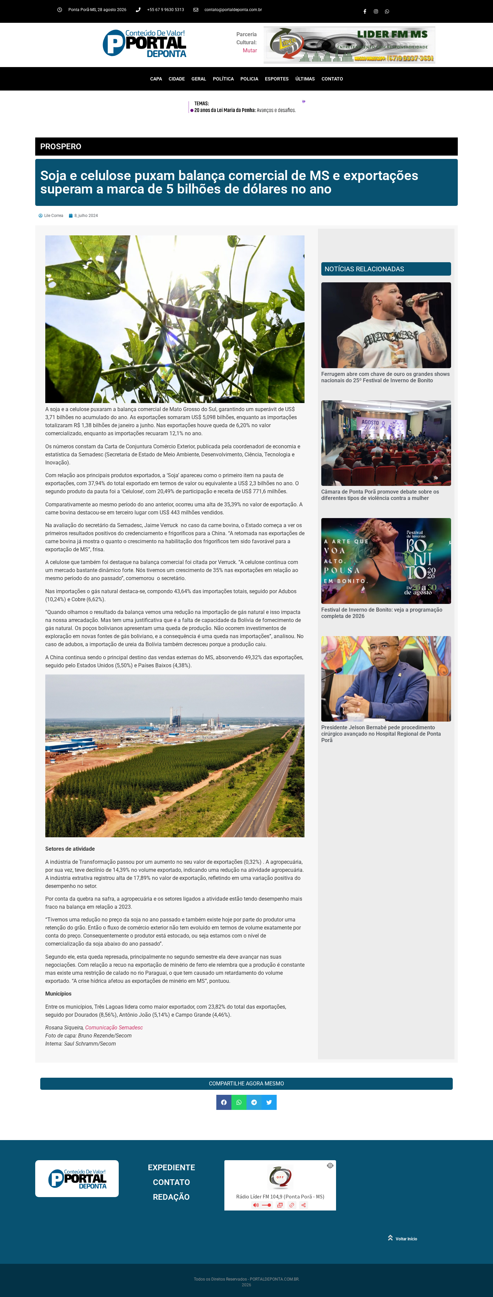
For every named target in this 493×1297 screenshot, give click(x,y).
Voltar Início (406, 1239)
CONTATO (332, 78)
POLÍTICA (223, 78)
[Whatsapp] (387, 11)
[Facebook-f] (365, 11)
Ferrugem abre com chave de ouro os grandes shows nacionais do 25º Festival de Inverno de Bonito (385, 377)
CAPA (156, 78)
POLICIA (249, 78)
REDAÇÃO (171, 1197)
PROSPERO (60, 146)
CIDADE (177, 78)
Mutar (250, 50)
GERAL (198, 78)
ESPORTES (277, 78)
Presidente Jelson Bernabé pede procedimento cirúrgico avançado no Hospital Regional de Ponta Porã (381, 733)
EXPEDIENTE (171, 1167)
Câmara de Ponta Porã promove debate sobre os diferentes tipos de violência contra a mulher (380, 495)
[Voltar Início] (390, 1237)
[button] (223, 1102)
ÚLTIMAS (305, 78)
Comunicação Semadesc (114, 1027)
